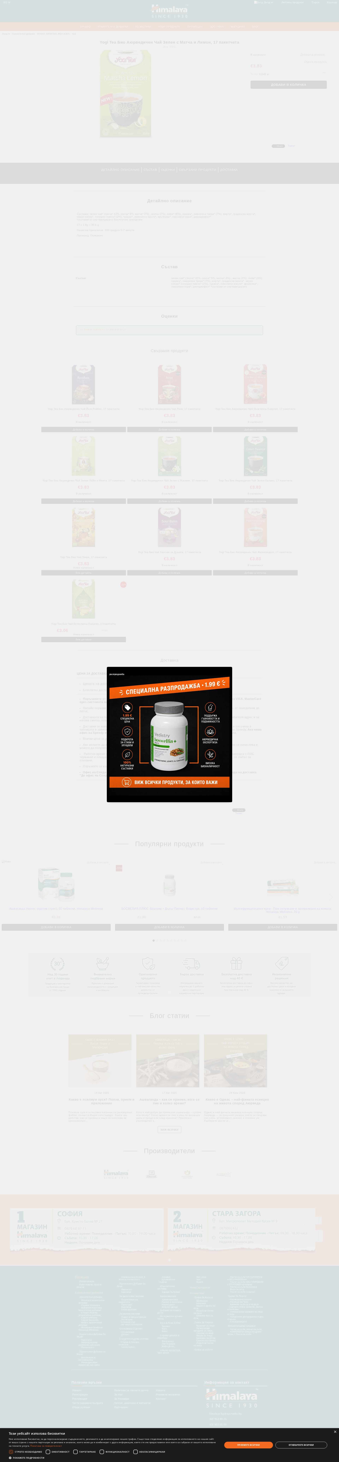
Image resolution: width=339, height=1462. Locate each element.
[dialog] (169, 1445)
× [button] (335, 1432)
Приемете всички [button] (248, 1444)
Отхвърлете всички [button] (301, 1444)
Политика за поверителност (46, 1445)
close (230, 666)
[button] (113, 1457)
